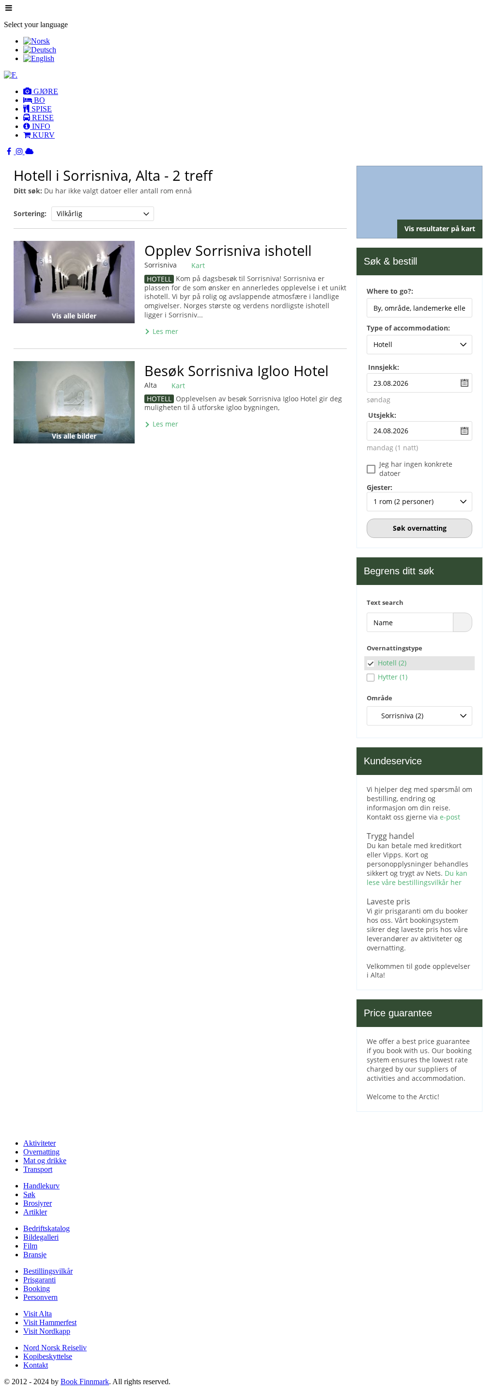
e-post (450, 816)
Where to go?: (390, 292)
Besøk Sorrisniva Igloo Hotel (236, 370)
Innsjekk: (383, 367)
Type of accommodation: (408, 328)
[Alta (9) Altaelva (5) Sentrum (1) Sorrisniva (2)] (419, 716)
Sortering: (30, 213)
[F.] (10, 75)
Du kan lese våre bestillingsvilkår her (417, 878)
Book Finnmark (85, 1381)
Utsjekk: (382, 415)
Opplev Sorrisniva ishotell (227, 250)
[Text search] (462, 622)
